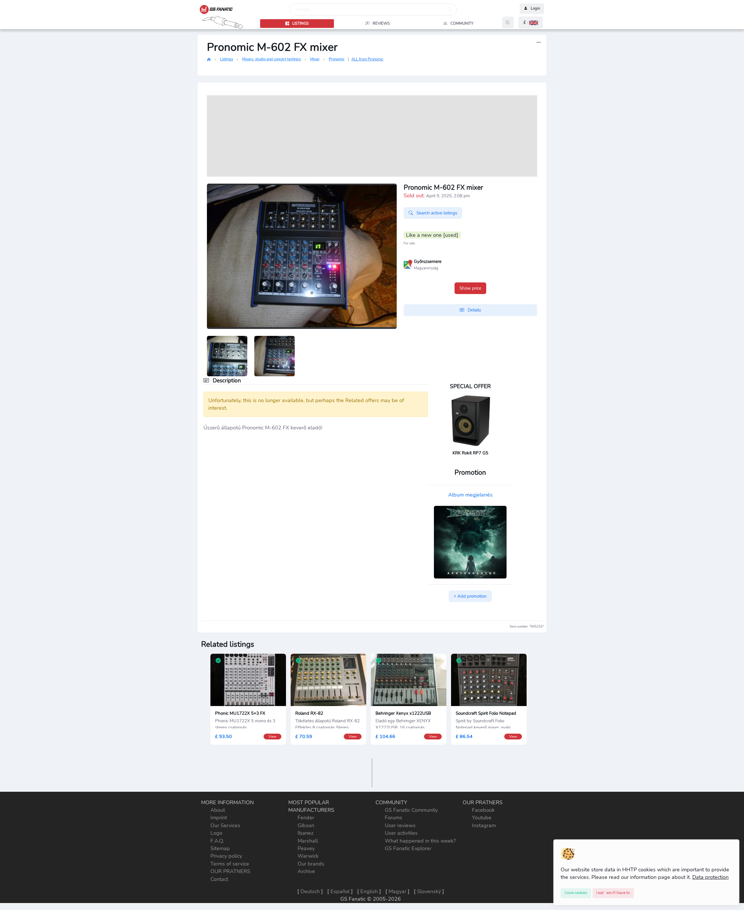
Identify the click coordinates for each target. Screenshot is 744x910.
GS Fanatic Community (411, 810)
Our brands (311, 863)
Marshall (308, 840)
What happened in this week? (420, 840)
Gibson (306, 825)
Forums (393, 817)
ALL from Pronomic (367, 59)
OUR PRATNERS (230, 871)
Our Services (225, 825)
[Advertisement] (372, 136)
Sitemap (220, 848)
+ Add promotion (470, 596)
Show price (470, 288)
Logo (216, 833)
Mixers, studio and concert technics (271, 59)
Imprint (218, 817)
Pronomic (336, 59)
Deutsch (310, 891)
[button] (530, 22)
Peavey (306, 848)
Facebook (483, 810)
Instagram (484, 825)
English (369, 891)
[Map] (408, 263)
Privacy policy (226, 855)
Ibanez (305, 833)
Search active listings (436, 213)
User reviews (400, 825)
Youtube (481, 817)
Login (535, 8)
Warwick (308, 855)
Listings (226, 59)
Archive (306, 871)
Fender (306, 817)
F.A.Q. (217, 840)
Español (340, 891)
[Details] (538, 42)
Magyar (397, 891)
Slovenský (429, 891)
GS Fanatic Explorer (408, 848)
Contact (219, 879)
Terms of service (229, 863)
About (217, 810)
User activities (401, 833)
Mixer (315, 59)
